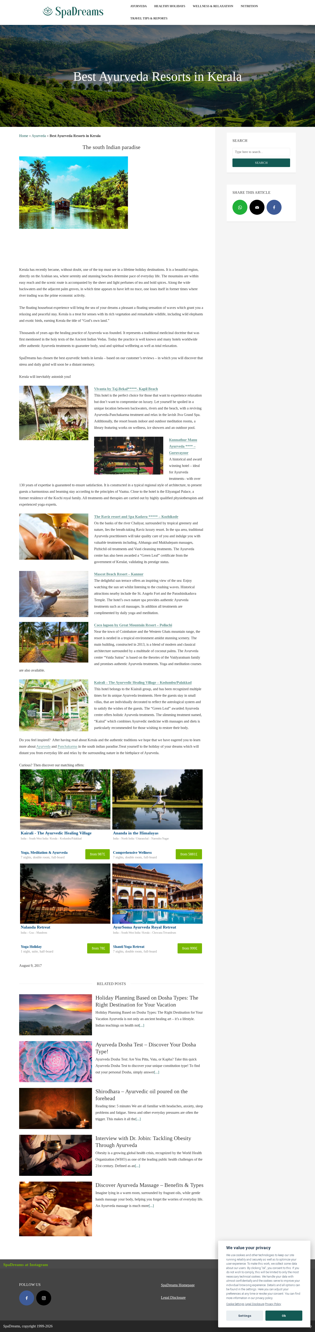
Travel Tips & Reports (148, 18)
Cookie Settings (235, 1304)
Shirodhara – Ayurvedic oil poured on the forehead (141, 1094)
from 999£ (189, 948)
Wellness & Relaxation (213, 6)
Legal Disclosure (173, 1297)
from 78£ (98, 948)
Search (261, 162)
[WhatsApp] (239, 207)
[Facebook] (274, 207)
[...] (141, 1025)
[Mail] (257, 207)
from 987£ (97, 854)
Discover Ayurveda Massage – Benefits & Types (149, 1185)
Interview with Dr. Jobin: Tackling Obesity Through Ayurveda (143, 1141)
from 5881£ (188, 854)
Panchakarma (67, 746)
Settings (244, 1315)
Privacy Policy (273, 1304)
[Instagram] (43, 1297)
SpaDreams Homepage (178, 1285)
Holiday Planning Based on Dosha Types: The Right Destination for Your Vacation (146, 1001)
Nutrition (249, 6)
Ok (284, 1315)
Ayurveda (138, 6)
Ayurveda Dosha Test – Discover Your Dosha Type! (145, 1048)
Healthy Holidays (169, 6)
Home (23, 136)
